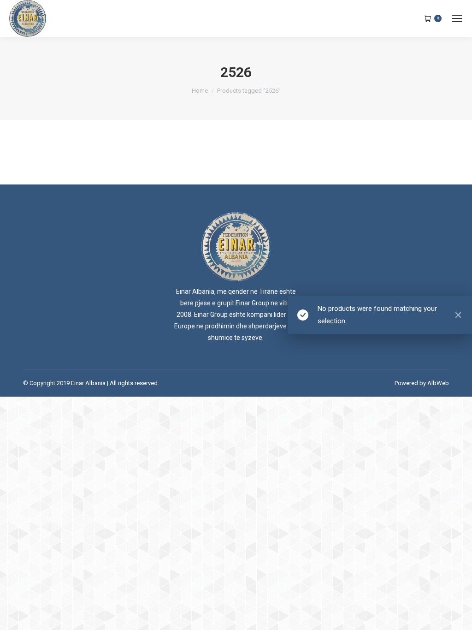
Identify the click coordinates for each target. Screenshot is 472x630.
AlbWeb (438, 383)
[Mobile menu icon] (457, 18)
